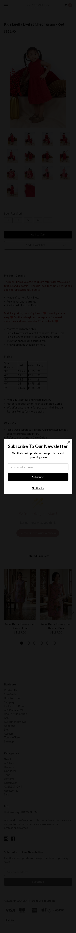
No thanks (38, 488)
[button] (69, 442)
